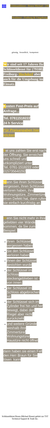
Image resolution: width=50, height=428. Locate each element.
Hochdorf (26, 74)
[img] (25, 36)
